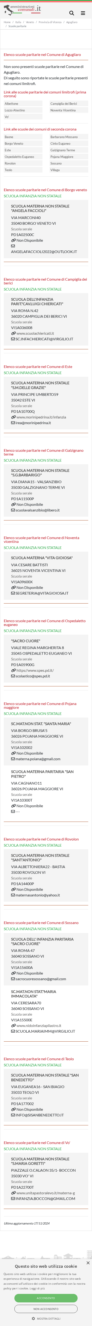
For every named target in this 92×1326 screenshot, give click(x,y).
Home (7, 22)
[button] (46, 1318)
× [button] (88, 1263)
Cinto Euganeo (60, 143)
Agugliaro (71, 22)
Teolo (8, 170)
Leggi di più (37, 1288)
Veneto (30, 22)
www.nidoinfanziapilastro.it (39, 1025)
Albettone (11, 104)
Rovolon (10, 163)
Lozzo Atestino (15, 110)
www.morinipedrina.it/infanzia (41, 417)
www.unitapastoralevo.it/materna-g (46, 1193)
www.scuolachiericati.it (35, 333)
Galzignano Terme (62, 150)
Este (8, 150)
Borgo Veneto (14, 143)
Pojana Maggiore (61, 157)
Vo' (7, 117)
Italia (18, 22)
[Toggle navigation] (71, 13)
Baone (9, 137)
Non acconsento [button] (46, 1309)
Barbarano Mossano (64, 137)
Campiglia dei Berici (63, 104)
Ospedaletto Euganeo (19, 157)
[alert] (46, 1292)
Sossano (56, 163)
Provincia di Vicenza (50, 22)
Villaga (55, 170)
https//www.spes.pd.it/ (35, 670)
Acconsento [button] (46, 1298)
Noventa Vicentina (63, 110)
